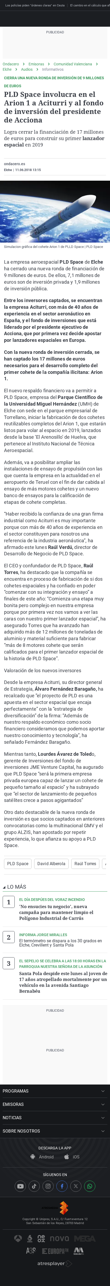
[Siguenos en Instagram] (48, 1186)
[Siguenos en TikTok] (34, 1186)
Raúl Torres (85, 863)
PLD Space (17, 863)
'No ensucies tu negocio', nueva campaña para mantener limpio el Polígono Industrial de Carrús (56, 912)
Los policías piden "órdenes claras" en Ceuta (35, 5)
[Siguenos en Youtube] (20, 1186)
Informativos (53, 69)
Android (46, 1157)
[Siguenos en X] (75, 1186)
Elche (7, 69)
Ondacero (11, 64)
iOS (76, 1157)
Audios (27, 69)
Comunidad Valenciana (73, 64)
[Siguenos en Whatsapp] (89, 1186)
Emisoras (36, 64)
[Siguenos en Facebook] (62, 1186)
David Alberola (51, 863)
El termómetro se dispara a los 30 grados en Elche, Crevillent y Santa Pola (60, 943)
